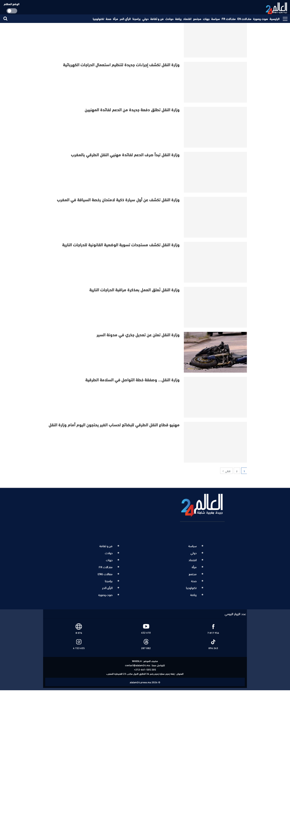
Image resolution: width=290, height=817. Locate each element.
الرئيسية (275, 18)
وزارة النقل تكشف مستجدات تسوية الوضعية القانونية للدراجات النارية (121, 244)
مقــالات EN (244, 18)
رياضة (178, 18)
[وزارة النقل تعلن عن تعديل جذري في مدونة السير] (216, 352)
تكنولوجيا (98, 18)
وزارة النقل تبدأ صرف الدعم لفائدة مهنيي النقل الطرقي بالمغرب (125, 154)
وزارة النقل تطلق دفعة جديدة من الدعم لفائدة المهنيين (132, 109)
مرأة (115, 18)
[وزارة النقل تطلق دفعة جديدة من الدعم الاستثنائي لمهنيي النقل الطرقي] (216, 37)
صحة (108, 18)
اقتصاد (187, 18)
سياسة (215, 18)
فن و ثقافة (157, 18)
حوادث (169, 18)
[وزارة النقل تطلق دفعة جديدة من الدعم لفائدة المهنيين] (216, 127)
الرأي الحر (125, 18)
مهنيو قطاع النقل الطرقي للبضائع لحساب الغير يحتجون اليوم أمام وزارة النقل (114, 424)
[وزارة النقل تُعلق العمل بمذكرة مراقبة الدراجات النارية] (216, 307)
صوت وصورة (260, 18)
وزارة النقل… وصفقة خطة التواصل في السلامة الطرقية (132, 379)
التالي (227, 471)
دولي (145, 18)
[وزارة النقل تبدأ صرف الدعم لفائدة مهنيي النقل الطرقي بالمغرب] (216, 172)
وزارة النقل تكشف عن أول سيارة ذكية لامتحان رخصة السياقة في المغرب (118, 199)
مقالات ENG (105, 570)
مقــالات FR (229, 18)
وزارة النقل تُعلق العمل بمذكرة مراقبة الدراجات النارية (134, 289)
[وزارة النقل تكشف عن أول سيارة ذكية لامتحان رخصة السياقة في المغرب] (216, 217)
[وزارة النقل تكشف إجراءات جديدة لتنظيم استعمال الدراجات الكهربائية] (216, 82)
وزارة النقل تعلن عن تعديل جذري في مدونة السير (138, 334)
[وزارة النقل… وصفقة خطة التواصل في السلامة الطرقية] (216, 397)
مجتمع (197, 18)
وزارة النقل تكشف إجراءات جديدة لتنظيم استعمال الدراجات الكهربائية (121, 64)
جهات (206, 18)
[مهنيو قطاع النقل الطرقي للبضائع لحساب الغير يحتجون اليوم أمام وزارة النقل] (216, 442)
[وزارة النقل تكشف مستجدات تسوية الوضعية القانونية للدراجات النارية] (216, 262)
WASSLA (137, 654)
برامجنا (136, 18)
